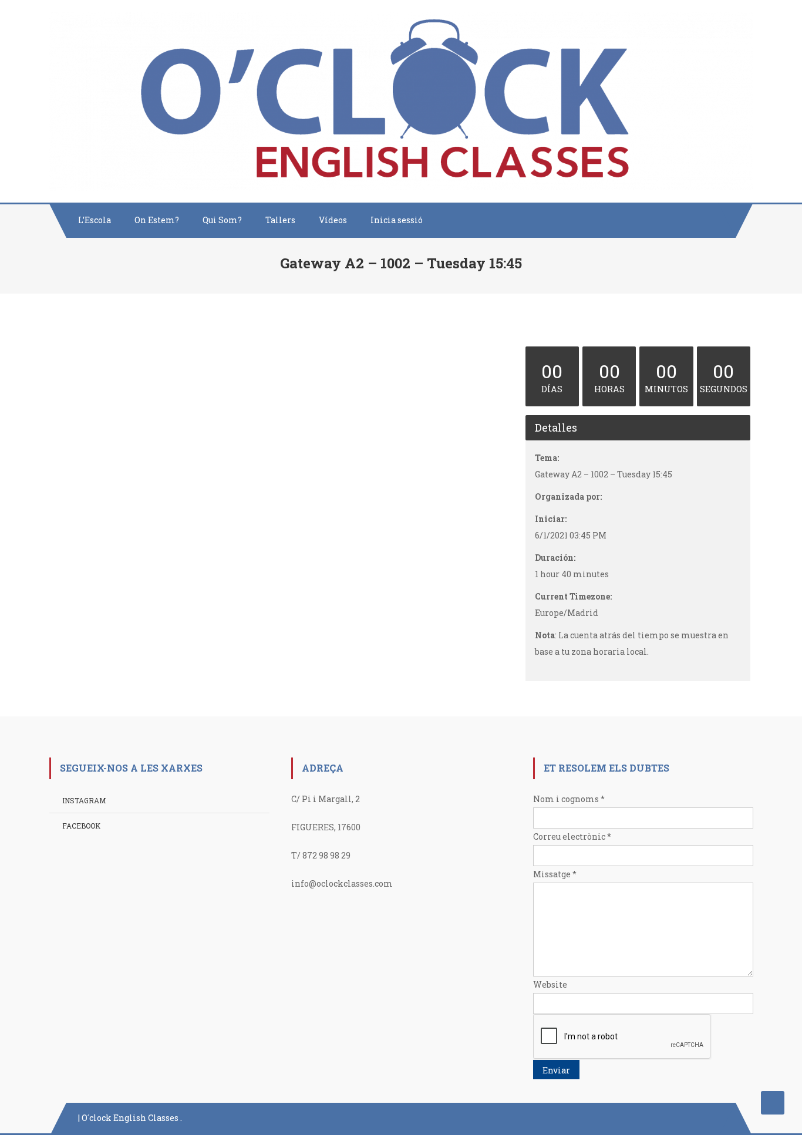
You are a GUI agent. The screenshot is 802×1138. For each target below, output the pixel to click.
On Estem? (156, 219)
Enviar (556, 1070)
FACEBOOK (81, 825)
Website (550, 984)
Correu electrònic (572, 836)
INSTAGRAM (84, 800)
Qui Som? (222, 219)
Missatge (555, 874)
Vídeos (333, 219)
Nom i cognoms (569, 798)
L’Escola (94, 219)
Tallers (280, 219)
